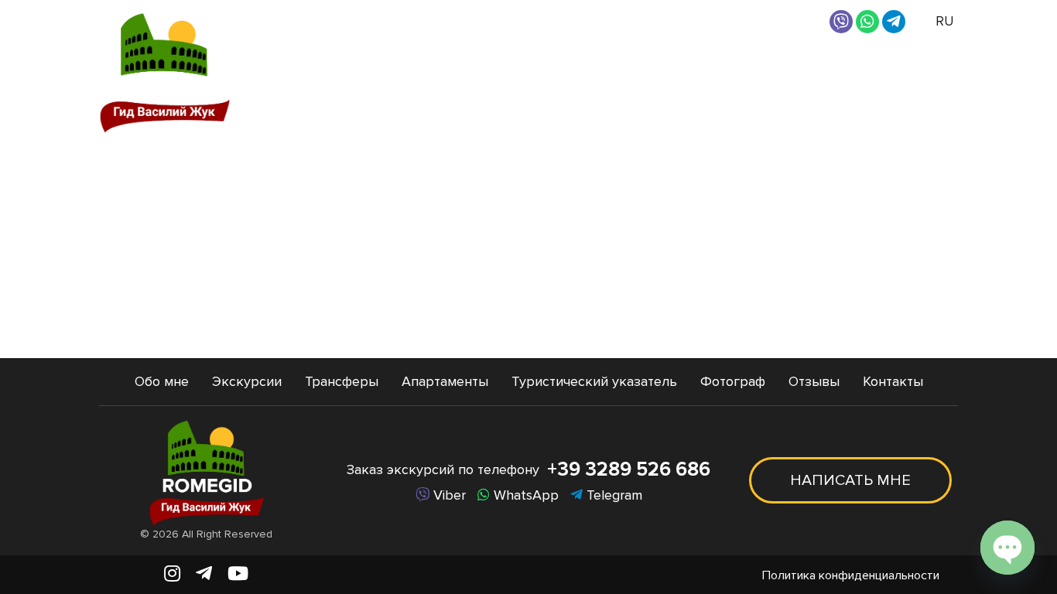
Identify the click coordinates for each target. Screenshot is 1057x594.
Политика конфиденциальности (850, 575)
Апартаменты (637, 71)
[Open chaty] (1007, 548)
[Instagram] (172, 574)
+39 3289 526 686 (628, 469)
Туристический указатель (594, 381)
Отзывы (840, 71)
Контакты (921, 71)
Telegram (612, 495)
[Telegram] (893, 21)
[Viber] (841, 21)
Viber (447, 495)
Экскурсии (418, 71)
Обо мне (330, 71)
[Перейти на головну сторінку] (165, 72)
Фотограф (755, 71)
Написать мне (850, 480)
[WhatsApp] (867, 21)
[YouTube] (238, 574)
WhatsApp (524, 495)
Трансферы (528, 71)
